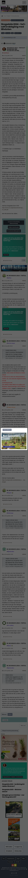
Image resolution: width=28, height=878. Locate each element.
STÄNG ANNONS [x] (7, 429)
